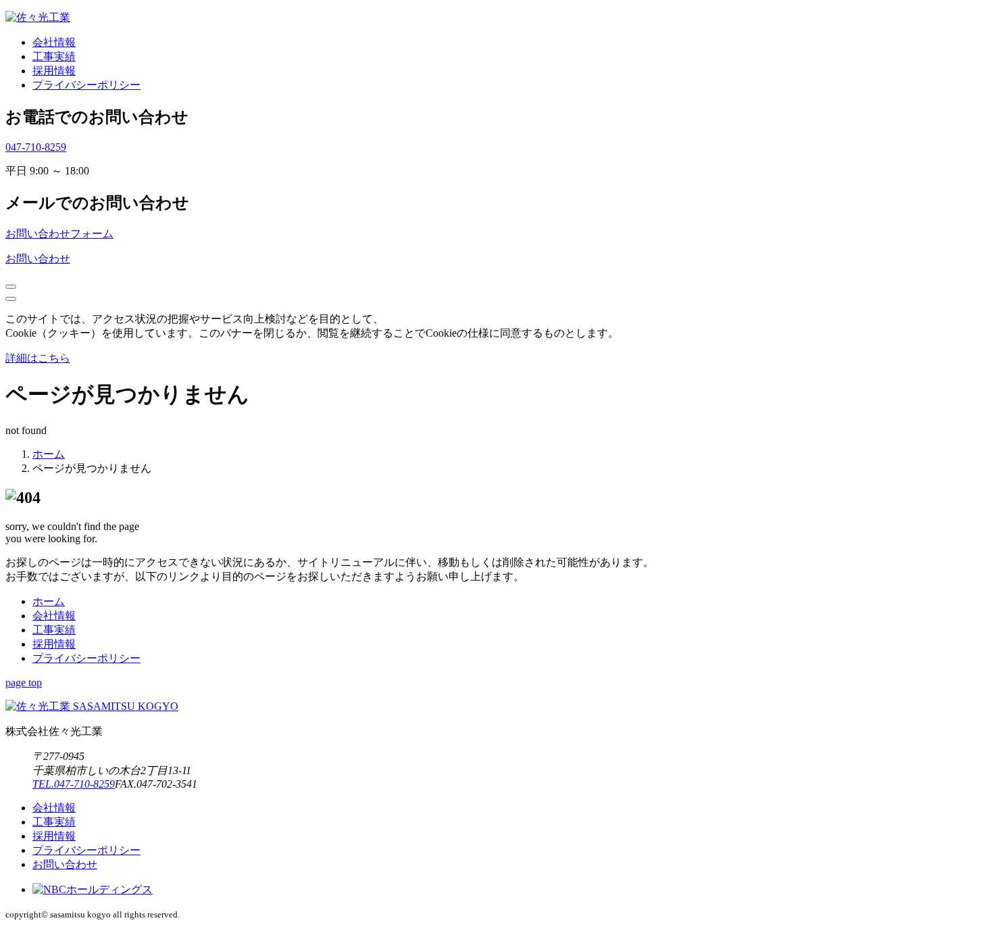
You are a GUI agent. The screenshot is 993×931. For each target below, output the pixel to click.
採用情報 (54, 70)
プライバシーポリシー (86, 85)
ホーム (48, 601)
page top (23, 682)
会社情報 (54, 42)
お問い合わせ (37, 258)
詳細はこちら (37, 358)
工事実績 (54, 56)
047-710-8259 (35, 147)
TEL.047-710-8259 (73, 784)
